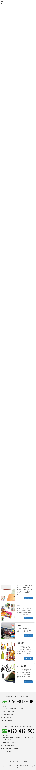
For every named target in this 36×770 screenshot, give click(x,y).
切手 (18, 605)
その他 (19, 625)
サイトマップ (24, 761)
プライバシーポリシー (14, 761)
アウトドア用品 (21, 666)
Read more (28, 598)
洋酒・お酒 (20, 643)
